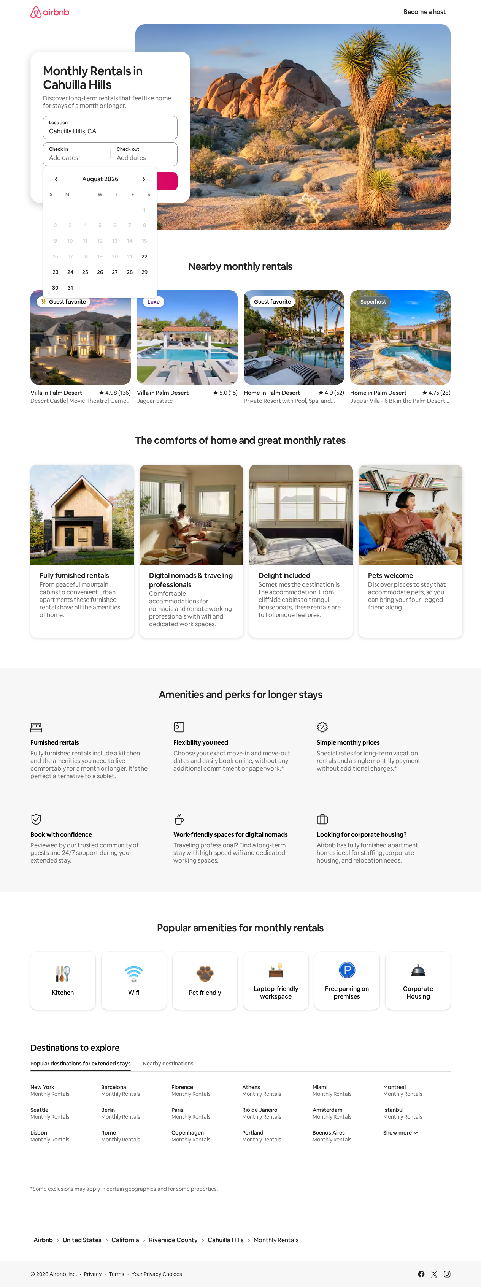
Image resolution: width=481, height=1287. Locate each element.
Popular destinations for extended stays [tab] (80, 1063)
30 (55, 287)
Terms (116, 1274)
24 (70, 272)
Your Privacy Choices (157, 1274)
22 (144, 256)
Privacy (93, 1274)
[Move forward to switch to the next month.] (143, 179)
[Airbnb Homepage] (49, 12)
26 (100, 272)
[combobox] (110, 131)
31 (70, 287)
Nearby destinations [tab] (168, 1063)
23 (55, 272)
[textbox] (76, 157)
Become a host (425, 12)
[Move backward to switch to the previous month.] (56, 179)
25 (85, 272)
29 (144, 272)
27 (115, 272)
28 (130, 272)
